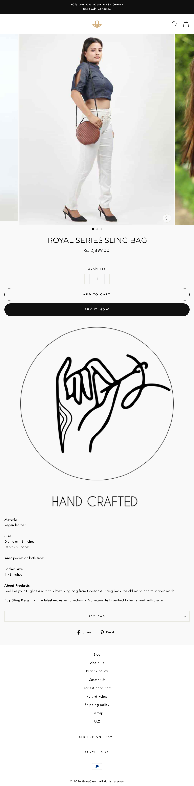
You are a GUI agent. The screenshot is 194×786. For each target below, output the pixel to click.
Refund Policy (96, 696)
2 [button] (97, 229)
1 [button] (93, 229)
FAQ (96, 721)
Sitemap (97, 712)
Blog (96, 654)
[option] (97, 7)
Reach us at (97, 752)
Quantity (97, 269)
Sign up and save (97, 737)
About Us (97, 662)
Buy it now (97, 309)
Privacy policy (97, 670)
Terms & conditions (96, 687)
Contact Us (97, 679)
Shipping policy (97, 704)
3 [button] (102, 229)
